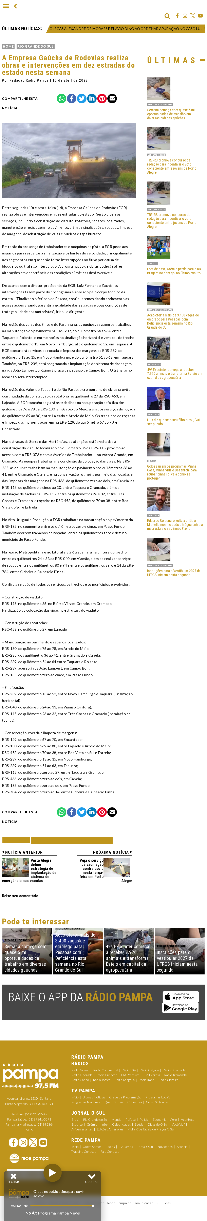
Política (131, 1119)
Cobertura (134, 1102)
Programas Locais (158, 1097)
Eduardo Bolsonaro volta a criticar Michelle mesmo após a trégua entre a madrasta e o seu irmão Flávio (175, 525)
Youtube (200, 16)
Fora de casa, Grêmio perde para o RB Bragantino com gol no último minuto (174, 271)
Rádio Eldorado (82, 1075)
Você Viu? (178, 1124)
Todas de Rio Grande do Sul (72, 840)
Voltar (17, 840)
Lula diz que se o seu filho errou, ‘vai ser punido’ (173, 422)
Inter (104, 1124)
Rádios (110, 1146)
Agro (173, 1119)
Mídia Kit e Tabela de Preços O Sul (150, 1129)
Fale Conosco (109, 1151)
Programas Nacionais (85, 1102)
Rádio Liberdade (174, 1070)
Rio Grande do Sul (35, 46)
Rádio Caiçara (149, 1070)
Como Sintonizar (157, 1102)
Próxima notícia (111, 852)
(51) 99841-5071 (39, 1119)
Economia (159, 1119)
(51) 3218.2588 (35, 1114)
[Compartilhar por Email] (112, 98)
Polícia (144, 1119)
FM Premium (130, 1075)
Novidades (165, 1146)
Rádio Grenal (80, 1070)
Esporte (77, 1124)
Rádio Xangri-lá (124, 1080)
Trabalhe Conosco (83, 1151)
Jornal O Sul (145, 1146)
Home (8, 46)
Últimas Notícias (94, 1097)
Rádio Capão (80, 1080)
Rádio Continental (105, 1070)
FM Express (151, 1075)
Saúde (139, 1124)
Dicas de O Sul (158, 1124)
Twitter (193, 16)
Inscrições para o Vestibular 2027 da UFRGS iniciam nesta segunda (174, 573)
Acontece (187, 1119)
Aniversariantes (82, 1129)
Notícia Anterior (24, 852)
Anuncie (182, 1146)
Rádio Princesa (107, 1075)
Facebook (177, 16)
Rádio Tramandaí (175, 1075)
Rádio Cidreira (168, 1080)
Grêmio (92, 1124)
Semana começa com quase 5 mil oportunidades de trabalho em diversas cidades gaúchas (171, 114)
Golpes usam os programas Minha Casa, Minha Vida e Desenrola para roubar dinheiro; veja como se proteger (172, 472)
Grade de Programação (125, 1097)
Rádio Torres (101, 1080)
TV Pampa (126, 1146)
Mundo (116, 1119)
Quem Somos (114, 1102)
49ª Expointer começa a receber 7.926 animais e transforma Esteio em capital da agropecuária (174, 374)
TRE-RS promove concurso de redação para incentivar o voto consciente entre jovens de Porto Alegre (171, 166)
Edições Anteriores (110, 1129)
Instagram (185, 16)
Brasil (75, 1119)
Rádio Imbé (146, 1080)
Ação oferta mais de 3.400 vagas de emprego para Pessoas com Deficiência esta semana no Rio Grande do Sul (173, 321)
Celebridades (121, 1124)
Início (75, 1097)
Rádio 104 (129, 1070)
